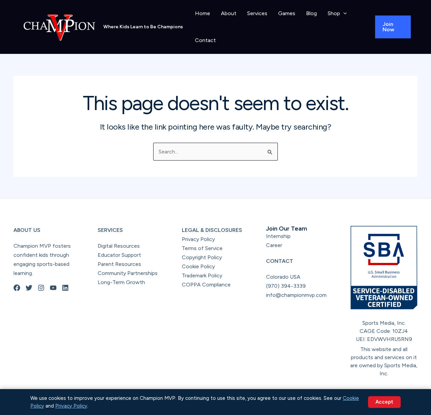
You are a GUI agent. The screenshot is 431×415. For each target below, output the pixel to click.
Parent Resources (119, 264)
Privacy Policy (198, 239)
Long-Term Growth (121, 282)
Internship (278, 236)
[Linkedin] (65, 287)
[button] (343, 13)
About (228, 13)
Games (286, 13)
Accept (384, 402)
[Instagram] (41, 287)
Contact (205, 40)
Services (257, 13)
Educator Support (119, 255)
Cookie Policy (198, 266)
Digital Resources (119, 246)
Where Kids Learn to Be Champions (143, 27)
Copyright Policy (202, 257)
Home (202, 13)
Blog (311, 13)
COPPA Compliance (206, 284)
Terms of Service (202, 248)
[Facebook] (16, 287)
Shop (334, 13)
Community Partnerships (128, 273)
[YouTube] (53, 287)
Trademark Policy (202, 275)
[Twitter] (29, 287)
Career (274, 245)
